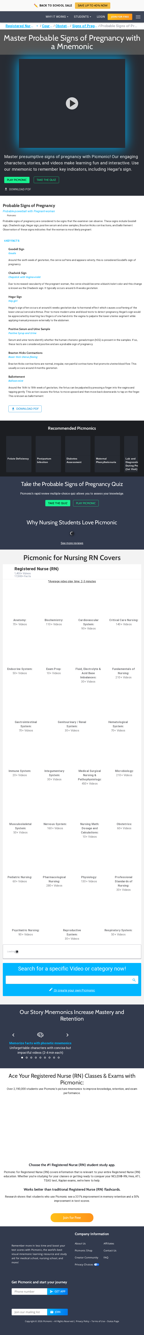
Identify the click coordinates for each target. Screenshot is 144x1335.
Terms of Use (98, 1321)
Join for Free (72, 1217)
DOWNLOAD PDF (20, 189)
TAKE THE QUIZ (46, 180)
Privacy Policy (82, 1321)
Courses (47, 26)
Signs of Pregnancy (85, 26)
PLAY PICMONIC (17, 180)
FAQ (106, 1257)
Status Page (113, 1321)
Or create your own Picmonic (74, 990)
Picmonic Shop (83, 1250)
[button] (72, 1128)
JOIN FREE (120, 16)
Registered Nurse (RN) (20, 26)
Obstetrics (62, 26)
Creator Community (86, 1257)
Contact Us (110, 1250)
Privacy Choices (84, 1264)
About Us (80, 1243)
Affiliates (109, 1243)
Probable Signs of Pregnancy (119, 26)
